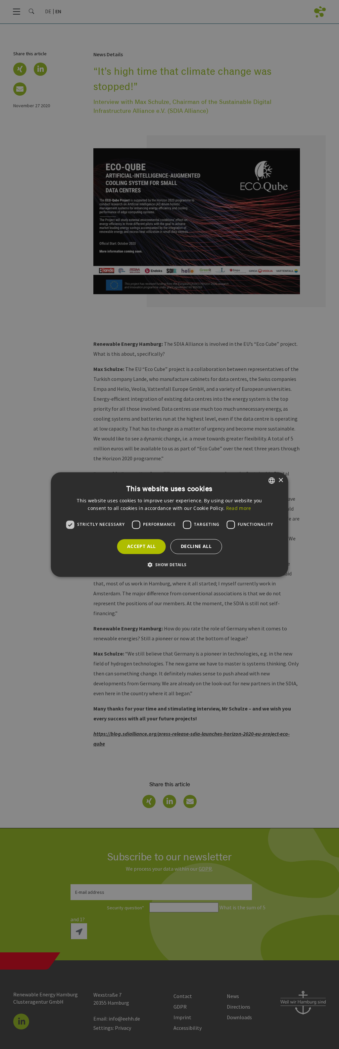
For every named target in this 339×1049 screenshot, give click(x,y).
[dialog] (169, 524)
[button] (169, 565)
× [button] (280, 480)
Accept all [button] (141, 546)
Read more (238, 508)
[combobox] (271, 480)
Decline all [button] (196, 546)
